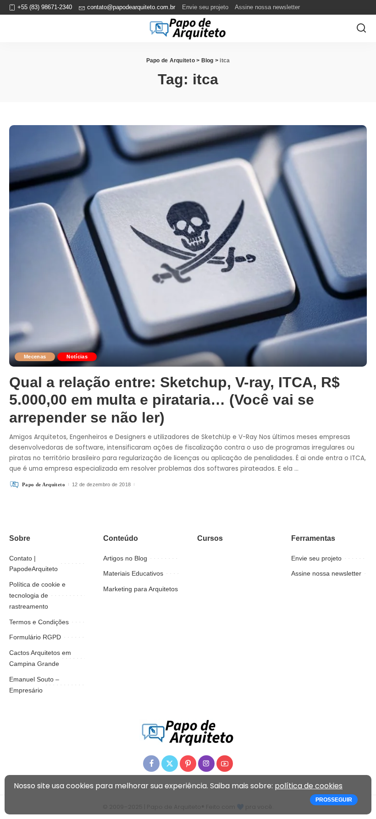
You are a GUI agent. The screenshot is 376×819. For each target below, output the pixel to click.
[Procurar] (361, 28)
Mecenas (35, 356)
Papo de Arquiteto (43, 484)
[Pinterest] (188, 763)
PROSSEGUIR (333, 800)
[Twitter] (169, 763)
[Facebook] (151, 763)
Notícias (77, 356)
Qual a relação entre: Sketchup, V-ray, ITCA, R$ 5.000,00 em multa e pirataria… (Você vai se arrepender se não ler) (174, 400)
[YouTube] (224, 763)
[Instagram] (206, 763)
